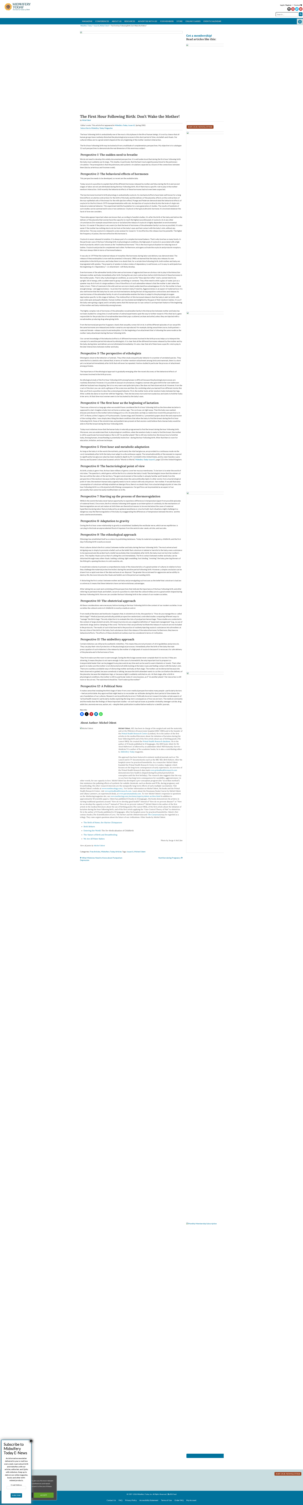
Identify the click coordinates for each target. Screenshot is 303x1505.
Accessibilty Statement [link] (148, 1500)
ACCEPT (43, 1495)
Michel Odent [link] (86, 120)
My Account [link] (191, 1500)
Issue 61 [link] (145, 459)
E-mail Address (16, 1485)
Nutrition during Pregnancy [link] (169, 858)
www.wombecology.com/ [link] (112, 788)
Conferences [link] (102, 21)
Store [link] (180, 21)
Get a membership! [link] (199, 35)
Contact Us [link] (111, 1500)
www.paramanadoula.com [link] (130, 793)
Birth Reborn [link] (89, 826)
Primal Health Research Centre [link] (134, 733)
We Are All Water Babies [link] (94, 839)
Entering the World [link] (92, 830)
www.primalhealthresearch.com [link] (163, 770)
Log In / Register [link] (286, 5)
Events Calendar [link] (212, 21)
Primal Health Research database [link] (156, 741)
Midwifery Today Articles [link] (111, 851)
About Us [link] (116, 21)
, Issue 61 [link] (125, 125)
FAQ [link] (120, 1500)
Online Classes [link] (193, 21)
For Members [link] (167, 21)
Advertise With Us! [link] (147, 21)
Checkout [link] (297, 5)
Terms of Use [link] (166, 1500)
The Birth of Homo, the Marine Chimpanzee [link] (103, 822)
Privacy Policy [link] (131, 1500)
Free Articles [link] (95, 851)
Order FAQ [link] (179, 1500)
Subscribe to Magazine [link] (96, 128)
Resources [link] (129, 21)
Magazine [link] (87, 21)
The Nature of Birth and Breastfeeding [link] (100, 834)
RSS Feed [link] (172, 1494)
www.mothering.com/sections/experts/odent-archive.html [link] (135, 796)
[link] (300, 22)
